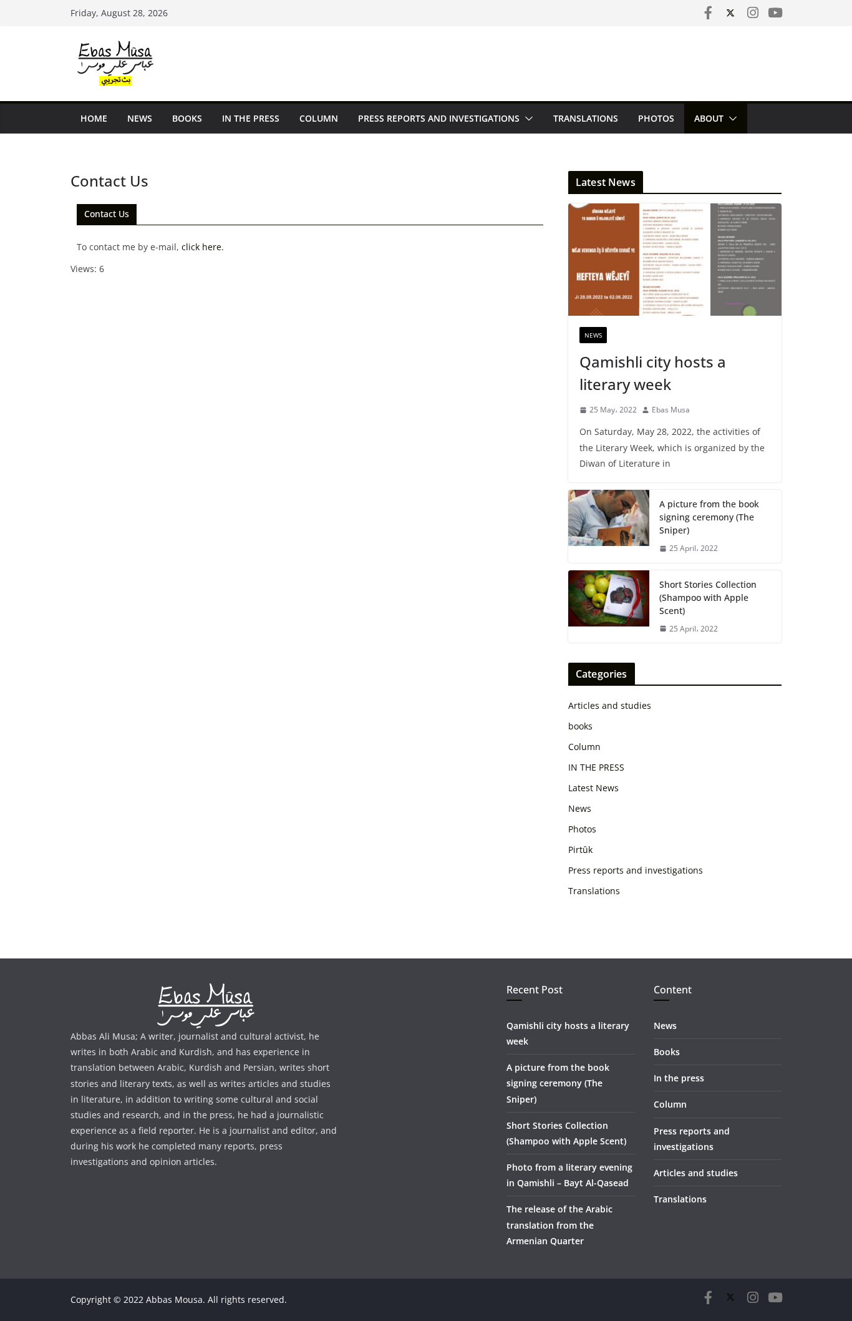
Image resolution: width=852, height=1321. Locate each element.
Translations (585, 118)
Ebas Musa (671, 409)
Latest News (593, 788)
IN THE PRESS (250, 118)
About (709, 118)
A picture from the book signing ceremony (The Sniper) (709, 517)
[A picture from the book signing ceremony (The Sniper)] (608, 526)
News (139, 118)
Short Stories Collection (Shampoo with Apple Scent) (708, 597)
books (187, 118)
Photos (656, 118)
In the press (679, 1078)
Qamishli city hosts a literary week (652, 372)
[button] (526, 118)
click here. (203, 247)
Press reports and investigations (439, 118)
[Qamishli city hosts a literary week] (675, 259)
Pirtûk (580, 849)
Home (93, 118)
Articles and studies (609, 705)
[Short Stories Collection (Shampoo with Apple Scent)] (608, 606)
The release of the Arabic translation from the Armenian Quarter (559, 1224)
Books (667, 1052)
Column (318, 118)
